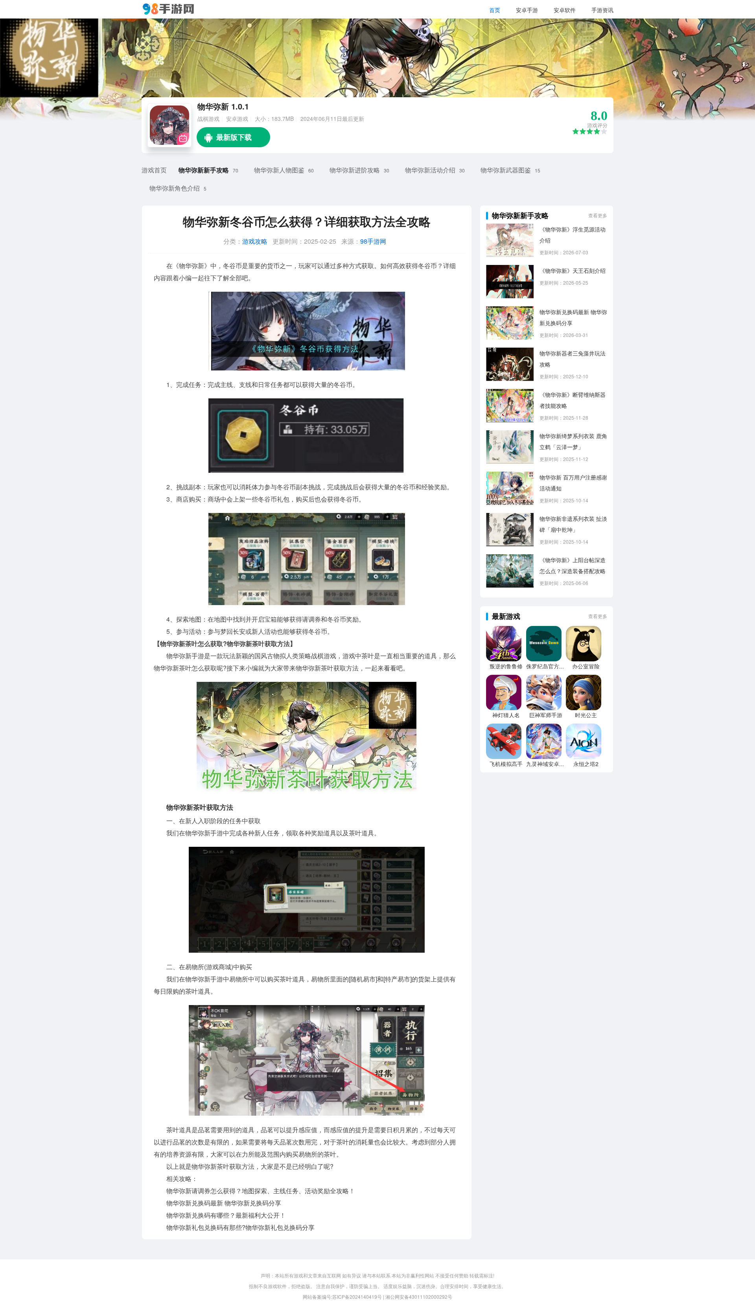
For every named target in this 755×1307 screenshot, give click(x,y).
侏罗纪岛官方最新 (548, 666)
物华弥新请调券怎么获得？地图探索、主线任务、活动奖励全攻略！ (260, 1190)
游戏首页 (154, 169)
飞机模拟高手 (506, 764)
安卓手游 (527, 10)
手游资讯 (602, 10)
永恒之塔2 (585, 764)
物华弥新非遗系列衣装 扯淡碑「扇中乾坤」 (573, 524)
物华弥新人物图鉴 (279, 169)
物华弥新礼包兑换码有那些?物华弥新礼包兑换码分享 (240, 1227)
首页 (494, 10)
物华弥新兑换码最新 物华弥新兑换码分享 (223, 1202)
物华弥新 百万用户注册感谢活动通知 (573, 482)
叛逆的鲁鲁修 (506, 666)
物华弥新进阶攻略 (355, 169)
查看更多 (597, 215)
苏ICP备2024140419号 (357, 1296)
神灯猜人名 (506, 715)
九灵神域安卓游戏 (548, 764)
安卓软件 (565, 10)
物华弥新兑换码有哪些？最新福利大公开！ (226, 1215)
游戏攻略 (254, 241)
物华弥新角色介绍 (174, 188)
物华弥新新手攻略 (204, 169)
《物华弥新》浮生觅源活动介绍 (573, 234)
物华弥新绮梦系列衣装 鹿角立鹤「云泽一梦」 (573, 441)
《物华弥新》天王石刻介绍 (573, 270)
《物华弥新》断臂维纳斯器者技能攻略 (573, 400)
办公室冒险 (586, 666)
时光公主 (586, 715)
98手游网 (373, 241)
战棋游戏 (208, 118)
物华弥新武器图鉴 (506, 169)
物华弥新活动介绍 (430, 169)
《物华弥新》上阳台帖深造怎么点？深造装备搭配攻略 (573, 565)
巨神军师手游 (545, 715)
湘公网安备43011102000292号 (418, 1296)
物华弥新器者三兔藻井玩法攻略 (573, 358)
